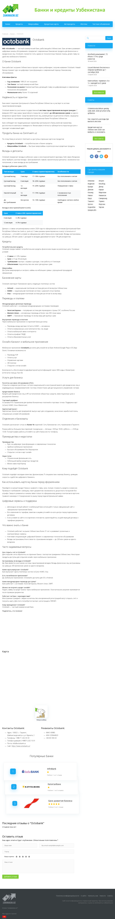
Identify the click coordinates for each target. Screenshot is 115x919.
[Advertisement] (41, 629)
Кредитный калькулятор (15, 29)
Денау (101, 186)
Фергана (102, 204)
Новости (103, 896)
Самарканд (103, 198)
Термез (101, 201)
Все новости (99, 92)
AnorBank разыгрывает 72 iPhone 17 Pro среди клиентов (98, 56)
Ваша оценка (9, 857)
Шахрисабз (92, 210)
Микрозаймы (33, 24)
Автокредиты (69, 24)
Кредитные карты (51, 24)
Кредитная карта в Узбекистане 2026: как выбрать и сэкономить (96, 129)
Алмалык (91, 181)
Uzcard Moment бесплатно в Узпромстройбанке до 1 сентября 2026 (98, 69)
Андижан (91, 184)
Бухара (90, 186)
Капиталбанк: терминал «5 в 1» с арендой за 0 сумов (98, 82)
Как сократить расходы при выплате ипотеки (98, 120)
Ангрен (101, 181)
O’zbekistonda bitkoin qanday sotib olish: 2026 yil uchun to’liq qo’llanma (99, 110)
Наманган (102, 195)
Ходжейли (91, 207)
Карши (101, 189)
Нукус (90, 198)
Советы (110, 896)
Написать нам (93, 896)
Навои (90, 195)
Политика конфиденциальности (67, 896)
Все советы (99, 139)
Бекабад (102, 184)
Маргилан (102, 192)
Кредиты (19, 24)
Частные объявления (101, 24)
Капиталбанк (54, 784)
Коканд (90, 192)
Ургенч (90, 204)
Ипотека (83, 24)
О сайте (83, 896)
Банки (7, 24)
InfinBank (51, 768)
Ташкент (91, 201)
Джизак (90, 189)
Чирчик (101, 207)
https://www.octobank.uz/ (21, 746)
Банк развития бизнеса (60, 800)
